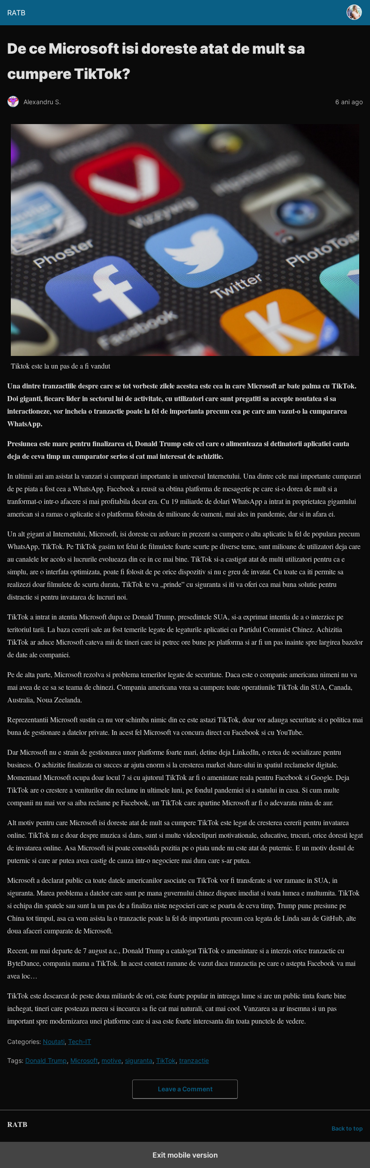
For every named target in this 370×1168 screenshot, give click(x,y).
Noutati (54, 1041)
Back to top (347, 1128)
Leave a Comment (185, 1089)
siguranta (139, 1060)
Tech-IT (79, 1041)
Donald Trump (46, 1060)
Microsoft (84, 1060)
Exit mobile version (185, 1154)
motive (111, 1060)
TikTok (166, 1060)
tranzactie (194, 1060)
